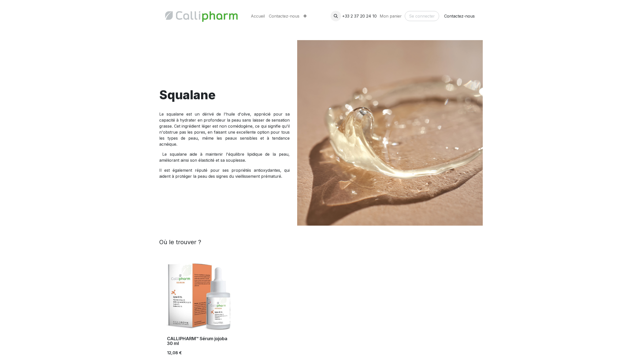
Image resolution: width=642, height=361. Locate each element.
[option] (321, 309)
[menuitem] (258, 16)
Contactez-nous (459, 16)
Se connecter (422, 16)
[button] (336, 16)
